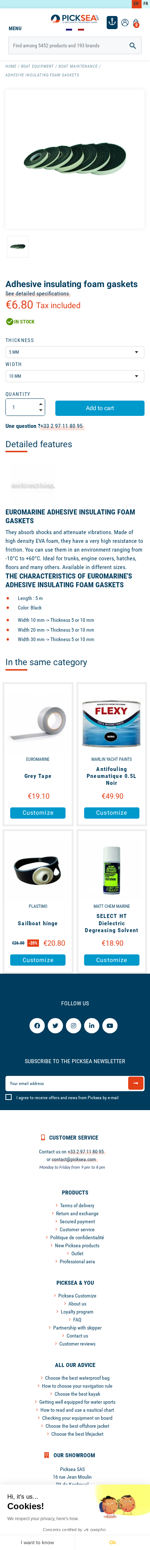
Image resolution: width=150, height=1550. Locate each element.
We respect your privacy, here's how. (43, 1518)
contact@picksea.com (74, 1159)
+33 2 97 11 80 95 (61, 425)
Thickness (19, 340)
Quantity (18, 394)
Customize (38, 812)
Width (13, 364)
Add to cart (100, 408)
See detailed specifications (37, 293)
